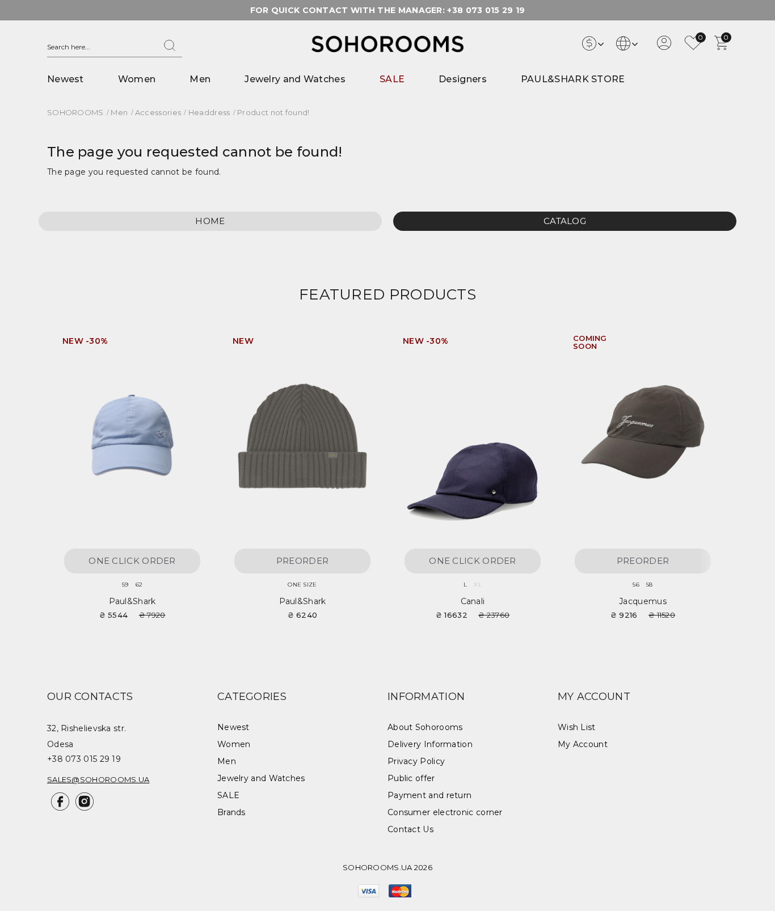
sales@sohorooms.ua (98, 779)
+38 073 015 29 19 (486, 10)
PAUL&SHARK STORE (573, 79)
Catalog (565, 221)
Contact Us (410, 829)
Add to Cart (189, 345)
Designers (463, 79)
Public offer (411, 778)
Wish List (577, 727)
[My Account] (664, 47)
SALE (392, 79)
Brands (231, 812)
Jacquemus (643, 601)
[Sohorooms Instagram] (82, 808)
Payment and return (429, 795)
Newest (65, 79)
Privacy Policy (416, 761)
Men (199, 79)
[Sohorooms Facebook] (59, 808)
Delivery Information (430, 744)
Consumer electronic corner (445, 812)
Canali (473, 601)
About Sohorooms (425, 727)
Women (137, 79)
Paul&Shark (132, 601)
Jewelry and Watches (295, 79)
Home (210, 221)
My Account (583, 744)
